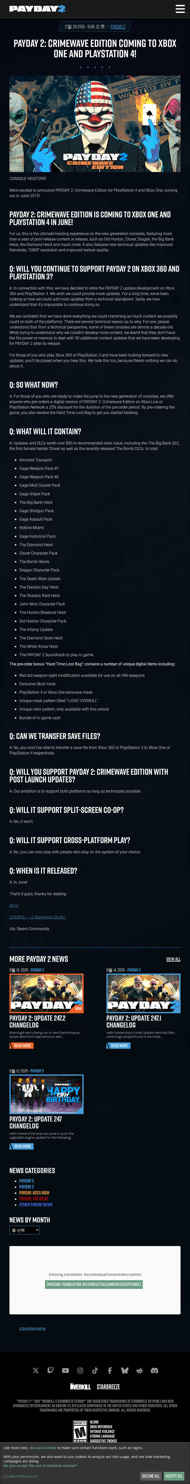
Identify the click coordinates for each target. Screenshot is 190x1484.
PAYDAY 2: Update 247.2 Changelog (37, 1021)
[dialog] (95, 1463)
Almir (14, 905)
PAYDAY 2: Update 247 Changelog (35, 1122)
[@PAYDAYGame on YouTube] (65, 1370)
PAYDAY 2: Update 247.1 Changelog (133, 1021)
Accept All (174, 1476)
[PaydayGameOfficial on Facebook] (110, 1370)
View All (173, 959)
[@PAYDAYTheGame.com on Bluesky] (124, 1370)
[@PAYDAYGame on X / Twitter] (35, 1370)
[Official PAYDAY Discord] (154, 1370)
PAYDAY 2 (118, 26)
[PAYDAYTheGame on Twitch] (50, 1370)
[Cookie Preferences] (20, 1476)
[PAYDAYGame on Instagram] (80, 1370)
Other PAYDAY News (35, 1204)
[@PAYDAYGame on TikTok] (95, 1370)
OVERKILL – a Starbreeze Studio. (37, 917)
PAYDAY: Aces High (34, 1192)
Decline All (151, 1476)
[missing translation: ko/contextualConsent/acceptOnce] (94, 1284)
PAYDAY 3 (26, 1180)
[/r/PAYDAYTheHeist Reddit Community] (139, 1370)
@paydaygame (32, 1328)
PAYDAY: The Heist (33, 1198)
